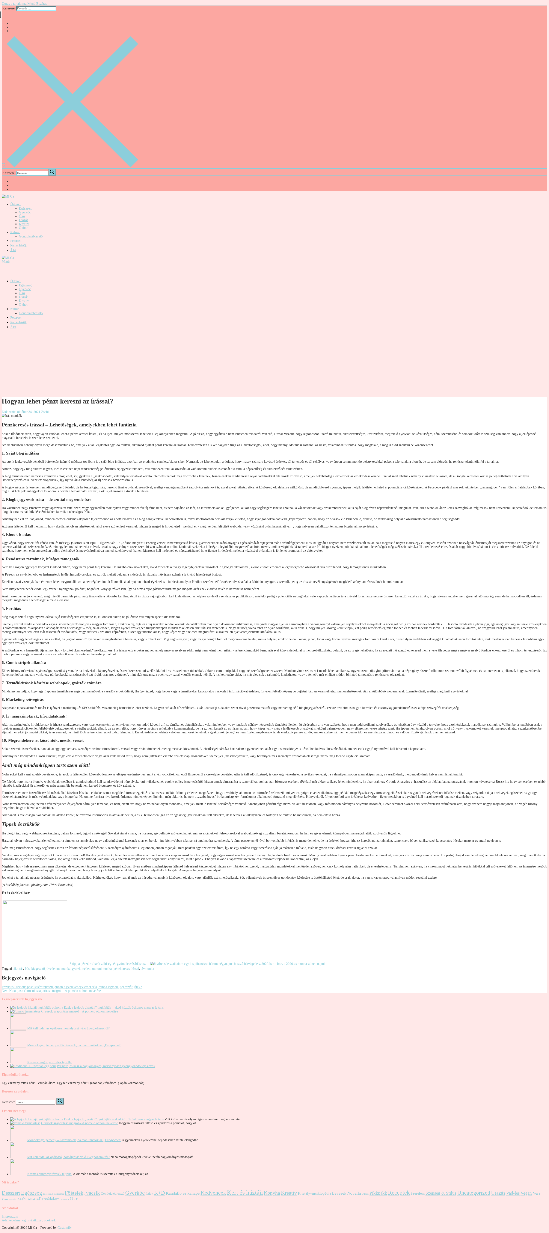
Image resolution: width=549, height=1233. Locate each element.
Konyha (272, 1193)
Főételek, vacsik (82, 1193)
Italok (149, 1193)
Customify (64, 1227)
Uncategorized (473, 1193)
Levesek (339, 1193)
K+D (159, 1193)
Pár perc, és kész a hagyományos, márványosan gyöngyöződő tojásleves (106, 1066)
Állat (31, 1199)
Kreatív (289, 1193)
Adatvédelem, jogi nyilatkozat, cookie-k (29, 1220)
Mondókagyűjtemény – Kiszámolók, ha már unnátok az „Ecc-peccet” (74, 1045)
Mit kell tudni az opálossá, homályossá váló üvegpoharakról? (68, 1028)
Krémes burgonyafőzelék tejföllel (49, 1062)
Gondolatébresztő (112, 1193)
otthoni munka (102, 968)
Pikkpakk (378, 1193)
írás (27, 968)
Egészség (31, 1193)
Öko (74, 1198)
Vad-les (513, 1193)
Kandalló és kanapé (183, 1193)
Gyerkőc (135, 1193)
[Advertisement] (274, 363)
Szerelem (418, 1193)
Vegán (526, 1193)
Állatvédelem (48, 1199)
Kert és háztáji (245, 1192)
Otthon (365, 1194)
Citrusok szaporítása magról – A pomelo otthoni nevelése (79, 1011)
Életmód (64, 1199)
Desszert (11, 1193)
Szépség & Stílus (440, 1193)
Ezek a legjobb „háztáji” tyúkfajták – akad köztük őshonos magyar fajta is (114, 1007)
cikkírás (18, 968)
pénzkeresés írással (126, 968)
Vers (536, 1193)
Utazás (498, 1193)
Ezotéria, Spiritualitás (53, 1194)
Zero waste (9, 1199)
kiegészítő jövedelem (45, 968)
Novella (354, 1193)
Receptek (399, 1192)
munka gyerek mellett (75, 968)
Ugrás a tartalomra (14, 3)
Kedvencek (213, 1193)
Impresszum (10, 1216)
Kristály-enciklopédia (314, 1193)
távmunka (147, 968)
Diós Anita (9, 412)
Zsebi (44, 412)
